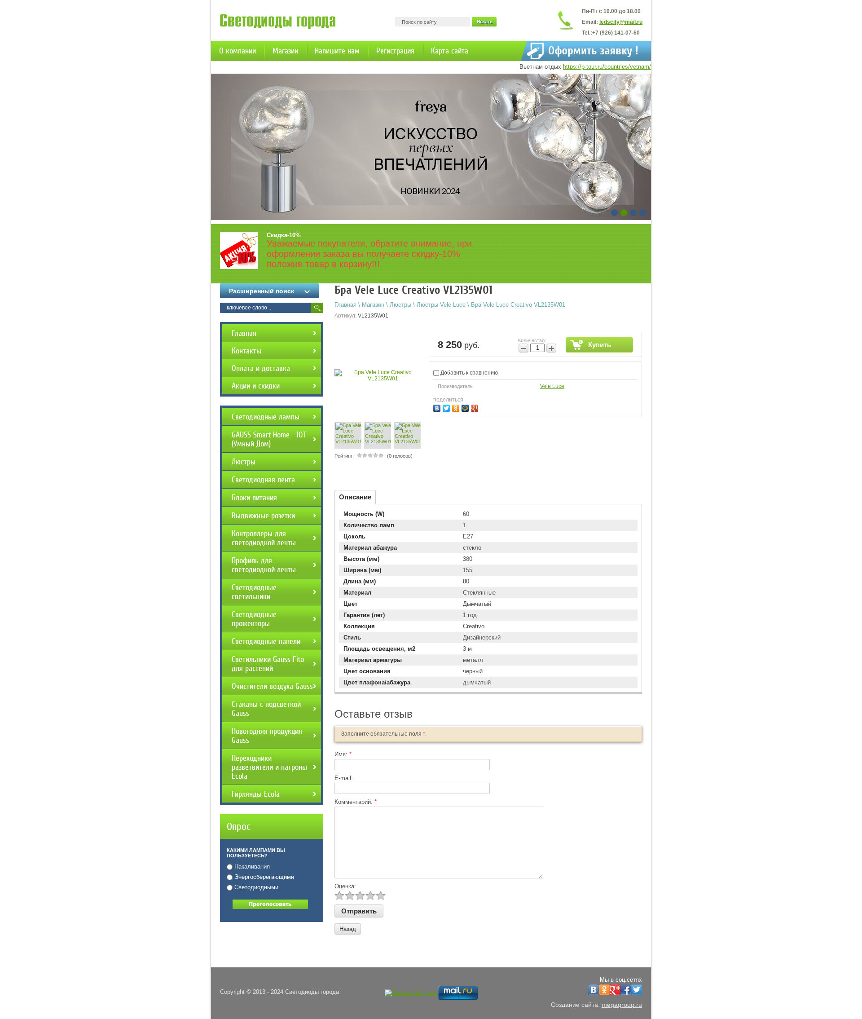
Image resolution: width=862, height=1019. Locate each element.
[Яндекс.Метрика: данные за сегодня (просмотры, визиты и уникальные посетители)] (410, 993)
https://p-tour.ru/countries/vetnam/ (607, 66)
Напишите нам (337, 50)
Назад (347, 929)
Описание (355, 497)
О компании (237, 50)
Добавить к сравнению (468, 373)
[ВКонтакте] (438, 407)
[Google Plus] (475, 407)
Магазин (285, 50)
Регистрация (395, 50)
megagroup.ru (622, 1004)
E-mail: (343, 778)
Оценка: (345, 886)
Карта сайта (449, 50)
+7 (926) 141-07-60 (616, 33)
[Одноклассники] (457, 407)
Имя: (343, 754)
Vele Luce (552, 386)
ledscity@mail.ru (620, 22)
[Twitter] (447, 407)
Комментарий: (355, 801)
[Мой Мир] (466, 407)
